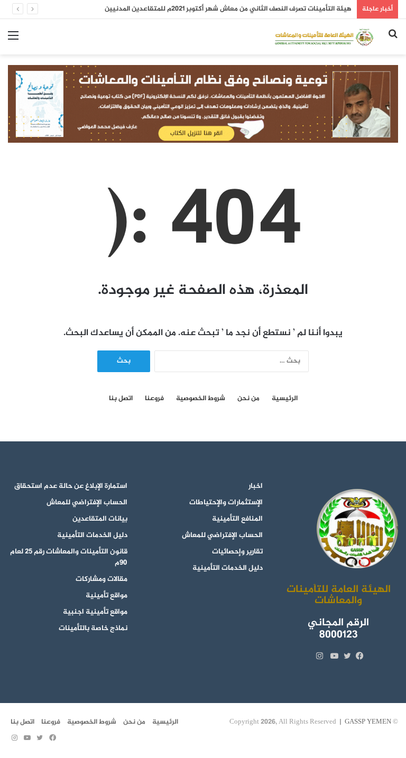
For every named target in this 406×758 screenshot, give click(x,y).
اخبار (255, 486)
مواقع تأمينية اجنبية (95, 612)
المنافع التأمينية (237, 519)
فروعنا (154, 398)
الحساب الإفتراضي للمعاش (222, 535)
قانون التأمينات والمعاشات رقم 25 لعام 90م (68, 557)
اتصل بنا (121, 398)
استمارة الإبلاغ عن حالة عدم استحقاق (70, 486)
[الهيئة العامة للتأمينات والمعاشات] (323, 36)
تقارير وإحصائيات (237, 552)
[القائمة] (13, 40)
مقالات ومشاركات (101, 579)
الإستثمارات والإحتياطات (226, 503)
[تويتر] (344, 656)
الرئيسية (285, 398)
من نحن (248, 398)
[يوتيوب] (332, 656)
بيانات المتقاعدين (99, 519)
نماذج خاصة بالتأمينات (93, 628)
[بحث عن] (392, 40)
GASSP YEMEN (368, 722)
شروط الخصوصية (200, 398)
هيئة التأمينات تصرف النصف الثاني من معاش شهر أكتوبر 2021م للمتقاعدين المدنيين (228, 9)
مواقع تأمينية (106, 596)
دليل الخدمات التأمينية (227, 568)
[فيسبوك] (357, 656)
